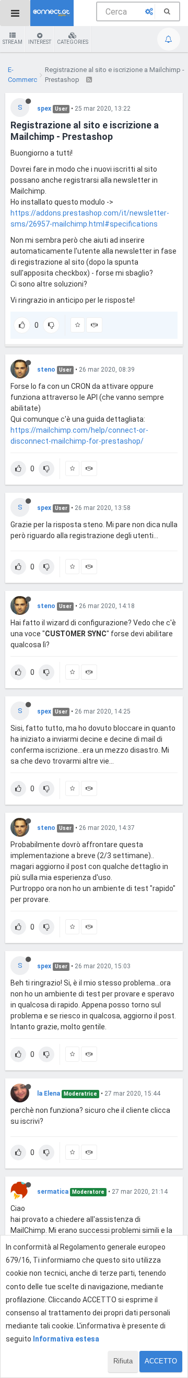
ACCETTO (161, 1361)
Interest (39, 42)
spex (44, 108)
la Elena (48, 1093)
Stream (12, 42)
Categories (72, 42)
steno (46, 369)
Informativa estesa (66, 1339)
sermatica (52, 1191)
